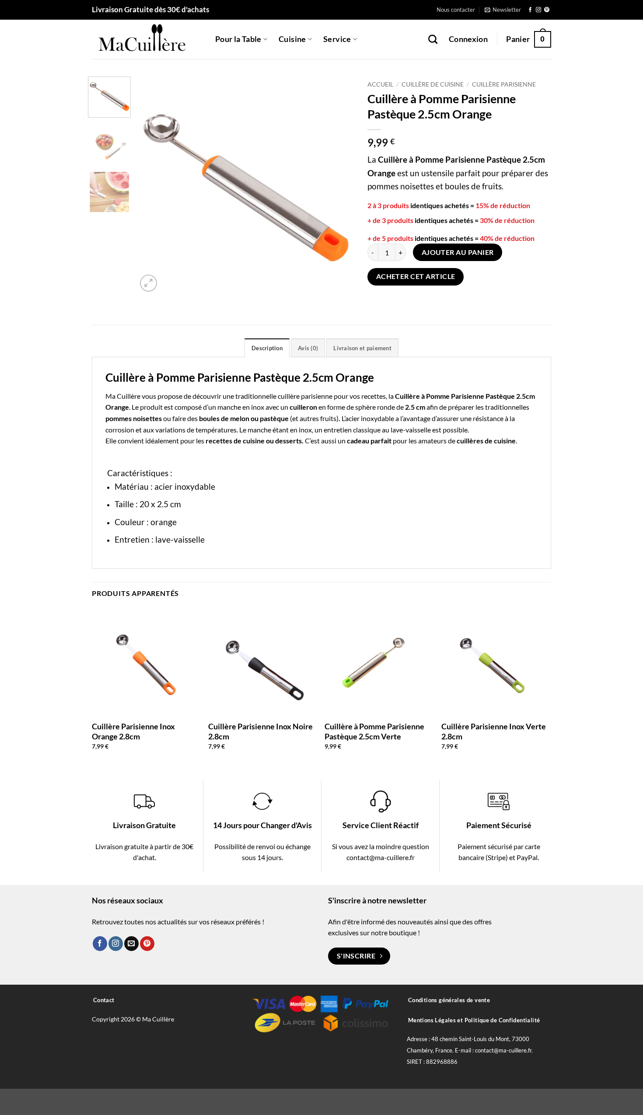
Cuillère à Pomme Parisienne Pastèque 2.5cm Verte (374, 731)
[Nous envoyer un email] (131, 943)
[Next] (339, 185)
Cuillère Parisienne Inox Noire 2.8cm (260, 731)
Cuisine (292, 39)
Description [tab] (267, 348)
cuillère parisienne (305, 396)
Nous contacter (456, 9)
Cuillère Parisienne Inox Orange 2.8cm (133, 731)
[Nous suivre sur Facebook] (530, 10)
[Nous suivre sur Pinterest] (546, 10)
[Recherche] (432, 39)
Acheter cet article (415, 276)
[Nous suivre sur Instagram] (538, 10)
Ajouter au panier (458, 252)
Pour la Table (238, 39)
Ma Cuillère (122, 396)
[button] (503, 9)
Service (337, 39)
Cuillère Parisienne (504, 84)
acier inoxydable (369, 418)
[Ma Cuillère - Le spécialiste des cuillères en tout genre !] (147, 39)
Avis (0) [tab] (308, 348)
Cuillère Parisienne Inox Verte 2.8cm (493, 731)
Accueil (380, 84)
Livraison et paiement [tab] (362, 348)
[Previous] (152, 185)
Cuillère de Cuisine (433, 84)
